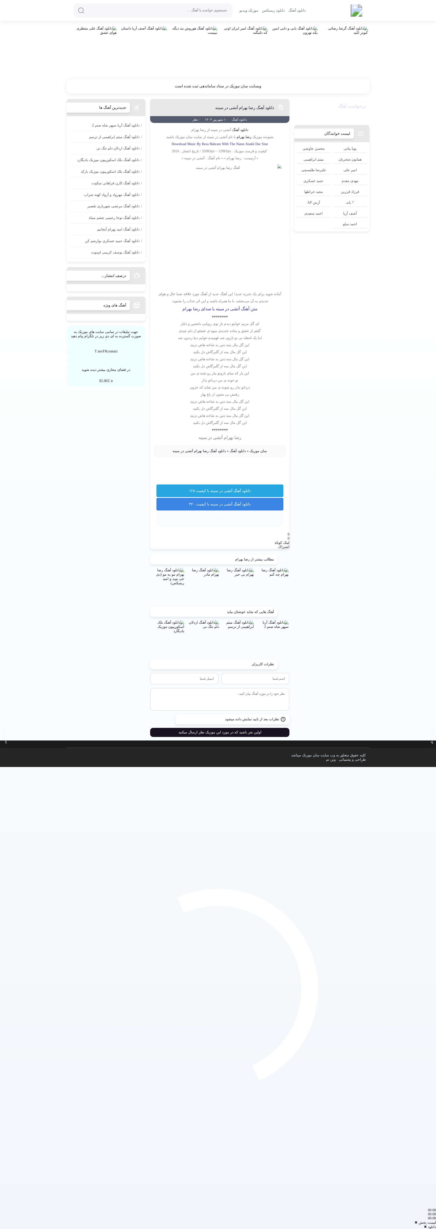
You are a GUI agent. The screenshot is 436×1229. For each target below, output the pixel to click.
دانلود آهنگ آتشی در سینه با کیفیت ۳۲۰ (220, 504)
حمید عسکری (313, 181)
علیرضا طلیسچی (313, 170)
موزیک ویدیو (248, 10)
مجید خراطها (313, 192)
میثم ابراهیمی (314, 159)
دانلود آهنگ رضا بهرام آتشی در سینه (244, 108)
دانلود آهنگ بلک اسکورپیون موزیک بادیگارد (108, 160)
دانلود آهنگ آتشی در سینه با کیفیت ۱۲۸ (220, 491)
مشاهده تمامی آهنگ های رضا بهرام (220, 520)
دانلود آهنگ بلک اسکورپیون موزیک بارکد (110, 171)
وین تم (331, 759)
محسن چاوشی (314, 148)
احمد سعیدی (313, 213)
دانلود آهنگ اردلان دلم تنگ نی (118, 148)
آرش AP (313, 202)
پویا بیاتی (350, 148)
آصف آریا (350, 213)
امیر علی (350, 170)
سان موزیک (258, 451)
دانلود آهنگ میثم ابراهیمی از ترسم (114, 137)
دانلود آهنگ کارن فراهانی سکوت (116, 183)
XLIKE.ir (106, 381)
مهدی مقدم (350, 181)
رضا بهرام (244, 137)
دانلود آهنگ (297, 10)
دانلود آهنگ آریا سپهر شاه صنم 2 (116, 125)
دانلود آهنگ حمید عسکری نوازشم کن (112, 241)
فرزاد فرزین (350, 192)
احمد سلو (350, 224)
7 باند (350, 202)
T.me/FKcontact (106, 351)
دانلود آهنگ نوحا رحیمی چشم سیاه (114, 218)
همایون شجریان (350, 159)
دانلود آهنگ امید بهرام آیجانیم (118, 229)
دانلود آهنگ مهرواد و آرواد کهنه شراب (112, 195)
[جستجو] (81, 10)
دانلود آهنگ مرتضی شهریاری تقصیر (113, 206)
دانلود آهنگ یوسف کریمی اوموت (115, 252)
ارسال (161, 719)
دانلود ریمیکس (273, 10)
